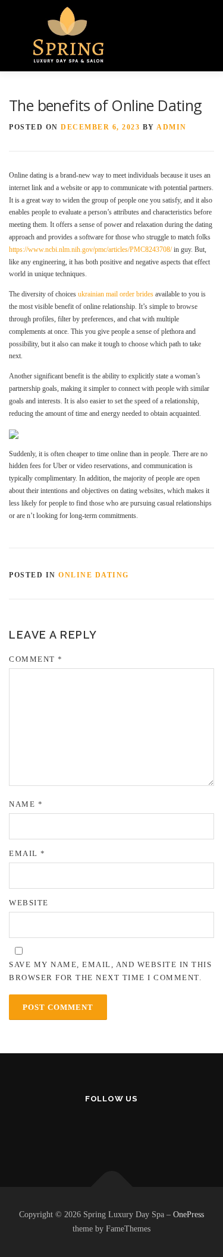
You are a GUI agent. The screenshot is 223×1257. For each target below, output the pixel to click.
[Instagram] (111, 1130)
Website (29, 902)
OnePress (188, 1214)
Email (27, 853)
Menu (195, 28)
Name (26, 804)
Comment (36, 659)
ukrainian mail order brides (115, 294)
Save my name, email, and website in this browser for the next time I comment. (110, 971)
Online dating (93, 575)
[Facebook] (82, 1130)
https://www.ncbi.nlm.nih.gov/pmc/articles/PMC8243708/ (90, 249)
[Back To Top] (111, 1187)
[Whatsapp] (140, 1130)
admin (171, 127)
